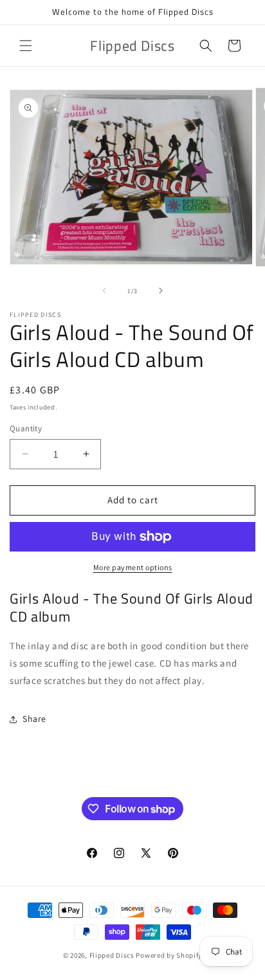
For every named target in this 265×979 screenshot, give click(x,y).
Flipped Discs (111, 955)
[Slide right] (161, 290)
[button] (26, 45)
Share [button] (34, 718)
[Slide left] (104, 290)
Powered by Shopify (169, 955)
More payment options (132, 567)
